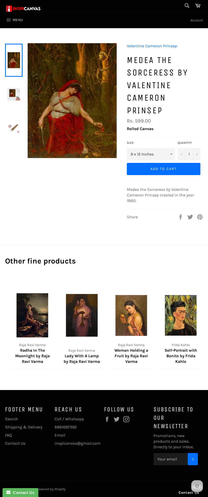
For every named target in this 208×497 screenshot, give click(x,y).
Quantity (185, 143)
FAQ (8, 435)
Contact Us (15, 443)
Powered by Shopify (51, 489)
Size (130, 143)
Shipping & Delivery (23, 427)
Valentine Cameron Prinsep (152, 45)
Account (196, 20)
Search (11, 418)
